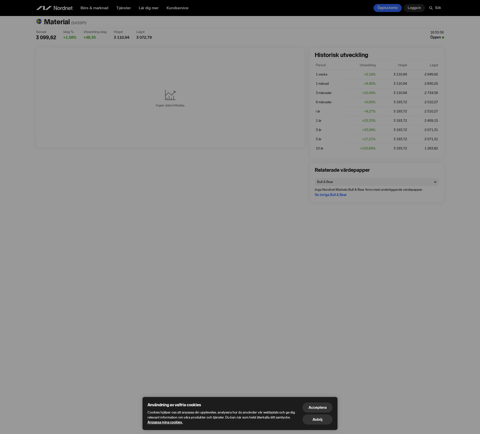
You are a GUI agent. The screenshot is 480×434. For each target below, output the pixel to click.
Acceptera (317, 407)
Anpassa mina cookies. (165, 422)
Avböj (317, 419)
